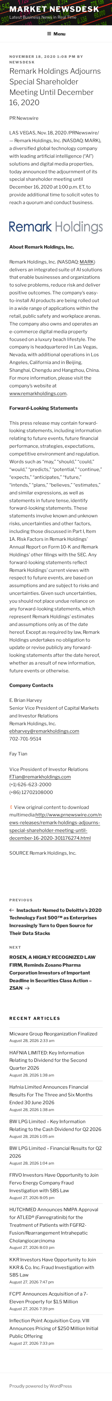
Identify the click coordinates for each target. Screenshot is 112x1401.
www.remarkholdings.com (38, 393)
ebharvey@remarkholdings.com (44, 731)
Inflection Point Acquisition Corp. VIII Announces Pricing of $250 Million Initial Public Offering (53, 1328)
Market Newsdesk (54, 9)
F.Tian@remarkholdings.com (40, 777)
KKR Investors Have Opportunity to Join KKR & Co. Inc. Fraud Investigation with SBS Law (52, 1267)
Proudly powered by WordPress (40, 1386)
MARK (87, 262)
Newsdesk (22, 62)
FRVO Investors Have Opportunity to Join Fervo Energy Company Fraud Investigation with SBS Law (54, 1182)
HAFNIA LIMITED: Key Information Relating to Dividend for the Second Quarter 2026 (48, 1060)
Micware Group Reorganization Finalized (53, 1034)
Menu (59, 33)
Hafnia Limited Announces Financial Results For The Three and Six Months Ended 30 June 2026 (51, 1094)
